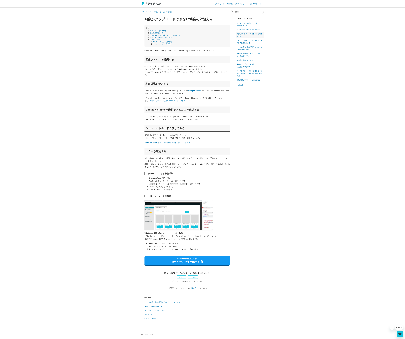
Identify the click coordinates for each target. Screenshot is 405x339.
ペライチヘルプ (146, 12)
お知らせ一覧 (219, 4)
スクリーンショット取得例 (162, 44)
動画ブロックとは (150, 314)
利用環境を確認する (156, 33)
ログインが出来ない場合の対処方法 (248, 30)
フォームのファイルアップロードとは (157, 310)
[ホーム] (151, 5)
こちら (147, 116)
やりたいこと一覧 (150, 318)
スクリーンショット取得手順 (162, 42)
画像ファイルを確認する (158, 31)
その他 (155, 12)
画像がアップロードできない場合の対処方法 (249, 35)
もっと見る (239, 85)
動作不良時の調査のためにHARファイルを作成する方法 (249, 55)
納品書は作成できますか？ (245, 60)
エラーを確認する (156, 39)
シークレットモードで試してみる (161, 37)
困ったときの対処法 (166, 12)
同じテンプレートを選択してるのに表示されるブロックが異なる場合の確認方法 (249, 73)
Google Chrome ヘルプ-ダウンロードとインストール (170, 101)
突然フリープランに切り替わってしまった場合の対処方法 (249, 65)
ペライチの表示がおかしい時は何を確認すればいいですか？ (167, 142)
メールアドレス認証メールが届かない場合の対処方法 (249, 24)
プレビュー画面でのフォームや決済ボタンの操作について (249, 41)
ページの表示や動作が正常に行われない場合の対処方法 (162, 302)
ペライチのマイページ (254, 4)
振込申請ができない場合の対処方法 (248, 80)
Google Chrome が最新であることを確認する (165, 35)
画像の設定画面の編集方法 (153, 306)
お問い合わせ (239, 4)
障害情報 (230, 4)
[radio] (181, 277)
